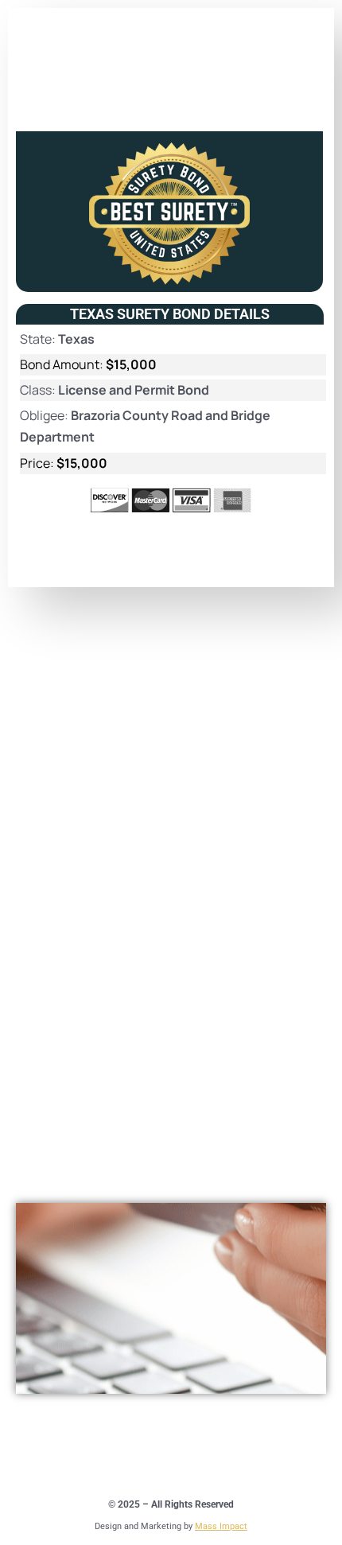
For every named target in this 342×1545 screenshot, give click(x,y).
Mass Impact (221, 1526)
